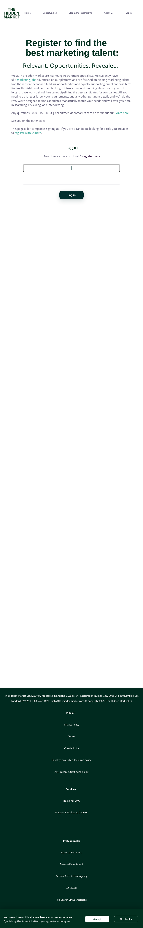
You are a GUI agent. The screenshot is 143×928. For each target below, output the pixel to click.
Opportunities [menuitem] (50, 12)
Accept (97, 919)
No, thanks (126, 919)
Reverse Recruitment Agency (71, 876)
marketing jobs (26, 80)
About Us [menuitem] (109, 12)
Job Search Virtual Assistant (72, 899)
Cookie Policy (71, 748)
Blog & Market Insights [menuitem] (80, 12)
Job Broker (71, 887)
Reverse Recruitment (71, 864)
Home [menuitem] (27, 12)
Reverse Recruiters (71, 852)
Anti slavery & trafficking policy (71, 772)
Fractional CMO (71, 800)
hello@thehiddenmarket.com (67, 701)
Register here (91, 156)
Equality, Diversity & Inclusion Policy (71, 760)
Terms (71, 736)
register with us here (28, 133)
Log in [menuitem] (128, 12)
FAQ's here (122, 113)
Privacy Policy (71, 724)
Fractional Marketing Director (71, 812)
